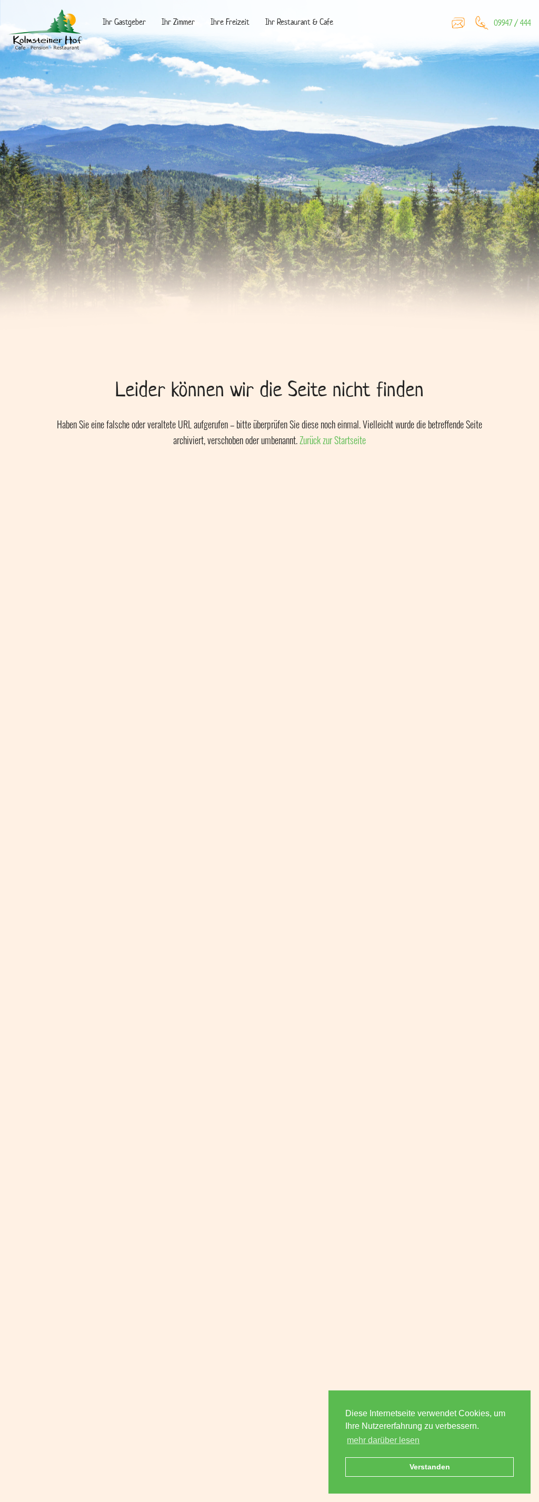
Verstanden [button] (430, 1467)
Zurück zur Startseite (333, 440)
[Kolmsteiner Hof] (47, 31)
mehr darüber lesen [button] (383, 1440)
